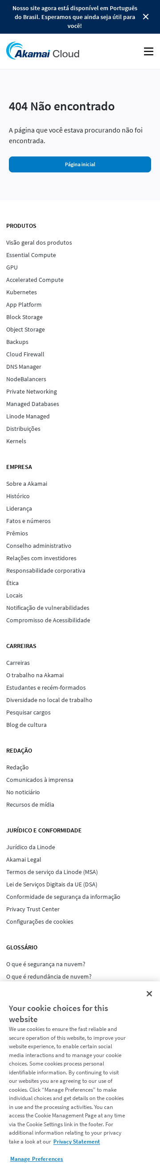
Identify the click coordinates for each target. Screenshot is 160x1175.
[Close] (149, 993)
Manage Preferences (36, 1159)
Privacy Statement (76, 1141)
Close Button (145, 17)
